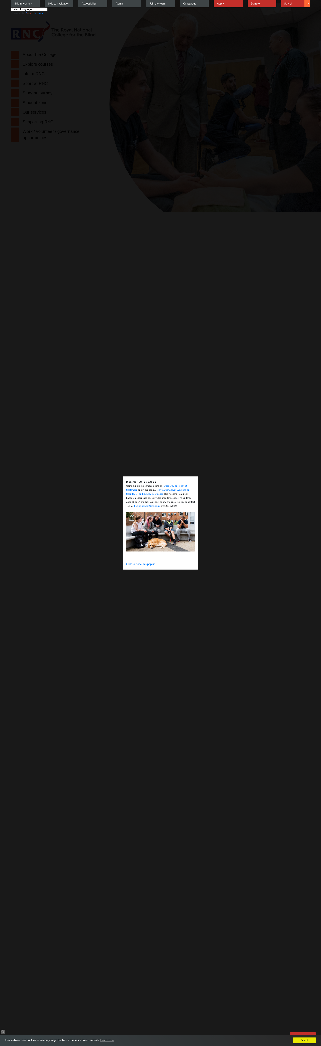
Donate (255, 3)
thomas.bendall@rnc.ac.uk (147, 506)
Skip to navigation (58, 3)
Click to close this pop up (140, 564)
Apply (220, 3)
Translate (37, 13)
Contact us (189, 3)
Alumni (119, 3)
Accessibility (89, 3)
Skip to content (23, 3)
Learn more (107, 1040)
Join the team (157, 3)
